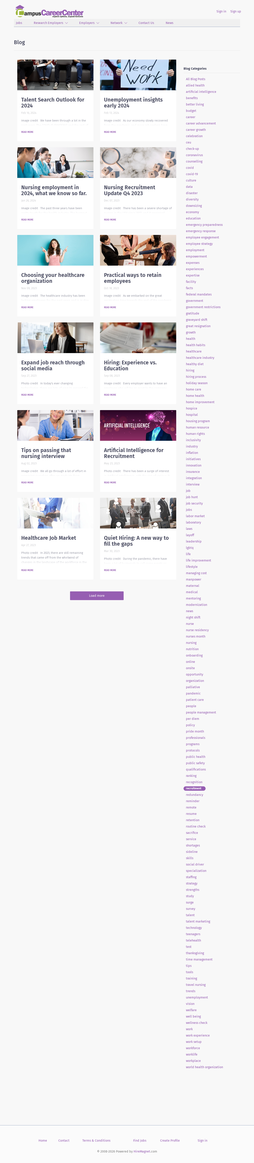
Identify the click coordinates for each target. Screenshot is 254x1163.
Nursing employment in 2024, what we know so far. (54, 190)
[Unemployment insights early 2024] (138, 75)
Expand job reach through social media (53, 366)
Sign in (221, 11)
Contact (63, 1140)
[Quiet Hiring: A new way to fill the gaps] (138, 513)
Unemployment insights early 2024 (133, 103)
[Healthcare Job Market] (55, 513)
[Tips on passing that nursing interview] (55, 425)
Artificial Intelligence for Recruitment (134, 453)
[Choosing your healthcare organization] (55, 250)
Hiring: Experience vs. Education (130, 366)
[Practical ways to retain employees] (138, 250)
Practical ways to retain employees (133, 278)
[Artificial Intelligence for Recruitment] (138, 425)
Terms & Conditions (96, 1140)
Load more (97, 596)
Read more (27, 132)
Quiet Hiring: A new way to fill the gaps (136, 541)
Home (42, 1140)
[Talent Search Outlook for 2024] (55, 75)
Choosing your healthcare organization (53, 278)
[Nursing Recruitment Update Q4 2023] (138, 162)
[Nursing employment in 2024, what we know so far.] (55, 162)
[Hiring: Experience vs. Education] (138, 337)
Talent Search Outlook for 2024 (52, 103)
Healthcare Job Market (48, 538)
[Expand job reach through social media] (55, 337)
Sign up (235, 11)
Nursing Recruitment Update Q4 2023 (129, 190)
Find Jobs (139, 1140)
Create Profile (170, 1140)
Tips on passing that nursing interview (46, 453)
